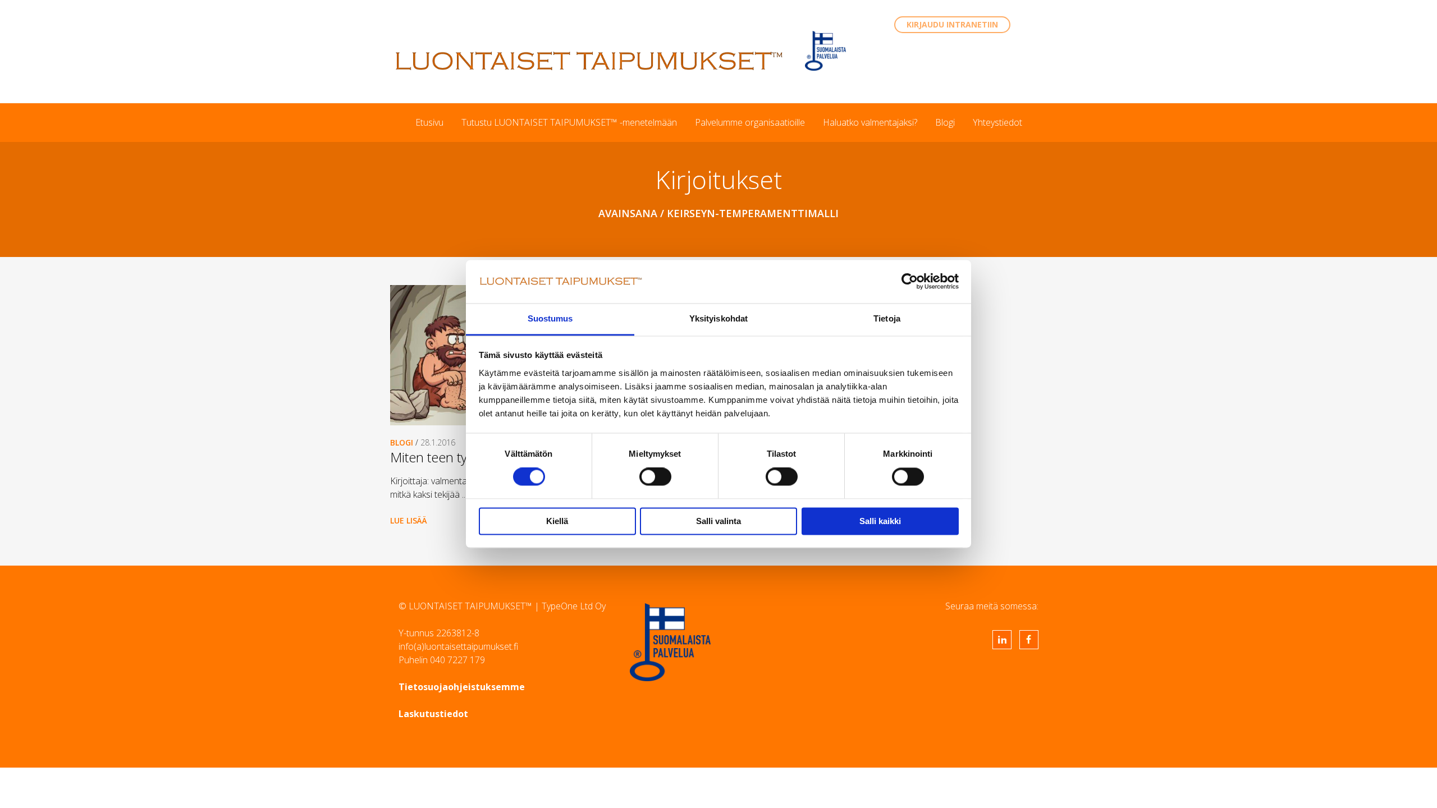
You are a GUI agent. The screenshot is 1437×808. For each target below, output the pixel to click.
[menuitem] (429, 122)
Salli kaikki (880, 521)
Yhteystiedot (997, 122)
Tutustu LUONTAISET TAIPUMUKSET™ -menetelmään (569, 122)
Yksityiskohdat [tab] (718, 318)
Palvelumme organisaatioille (750, 122)
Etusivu (429, 122)
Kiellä (557, 521)
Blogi (945, 122)
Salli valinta (718, 521)
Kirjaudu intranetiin (952, 24)
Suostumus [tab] (550, 318)
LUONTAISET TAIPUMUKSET (589, 60)
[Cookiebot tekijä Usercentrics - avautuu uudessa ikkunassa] (910, 281)
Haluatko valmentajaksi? (870, 122)
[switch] (655, 477)
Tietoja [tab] (886, 318)
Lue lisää (408, 520)
